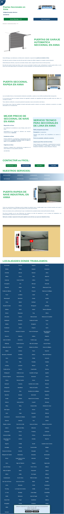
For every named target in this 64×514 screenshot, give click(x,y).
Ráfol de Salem (33, 477)
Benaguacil (33, 305)
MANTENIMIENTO (33, 178)
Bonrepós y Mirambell (7, 354)
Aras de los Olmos (20, 481)
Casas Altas (6, 499)
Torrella (20, 503)
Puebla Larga (34, 339)
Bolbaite (20, 398)
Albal (47, 294)
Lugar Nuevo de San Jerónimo (20, 459)
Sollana (33, 336)
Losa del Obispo (6, 466)
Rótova (47, 409)
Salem (20, 470)
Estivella (47, 416)
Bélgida (47, 447)
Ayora (47, 327)
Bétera (33, 287)
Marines (47, 394)
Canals (33, 298)
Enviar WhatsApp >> (15, 19)
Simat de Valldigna (47, 347)
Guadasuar (6, 327)
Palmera (47, 427)
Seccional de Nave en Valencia (11, 23)
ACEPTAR (35, 511)
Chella (33, 358)
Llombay (7, 365)
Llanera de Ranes (34, 424)
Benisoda (20, 485)
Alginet (20, 302)
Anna (7, 361)
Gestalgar (7, 447)
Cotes (7, 485)
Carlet (33, 294)
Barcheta (7, 394)
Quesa (20, 447)
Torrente (20, 265)
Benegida (34, 451)
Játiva (47, 272)
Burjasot (33, 269)
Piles (20, 361)
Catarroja (7, 280)
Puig (34, 313)
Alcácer (6, 313)
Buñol (20, 309)
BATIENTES (20, 175)
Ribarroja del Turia (47, 287)
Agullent (47, 372)
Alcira (20, 269)
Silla (20, 291)
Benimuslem (47, 454)
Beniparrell (6, 387)
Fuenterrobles (33, 447)
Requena (7, 287)
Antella (6, 398)
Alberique (47, 305)
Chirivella (7, 272)
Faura (33, 350)
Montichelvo (20, 454)
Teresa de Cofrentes (6, 451)
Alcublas (33, 438)
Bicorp (6, 458)
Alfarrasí (47, 413)
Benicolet (34, 458)
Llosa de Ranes (47, 343)
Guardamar (47, 485)
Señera (47, 420)
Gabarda (20, 420)
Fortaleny (34, 431)
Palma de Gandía (34, 387)
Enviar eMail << (39, 165)
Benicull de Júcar (47, 435)
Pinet (47, 496)
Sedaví (33, 309)
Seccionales (6, 265)
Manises (33, 272)
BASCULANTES (6, 175)
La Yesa (7, 492)
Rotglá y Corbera (7, 424)
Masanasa (20, 313)
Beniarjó (20, 394)
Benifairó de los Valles (33, 383)
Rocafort (20, 324)
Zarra (7, 463)
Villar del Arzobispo (33, 343)
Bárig (20, 405)
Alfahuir (47, 474)
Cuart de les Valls (20, 424)
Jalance (6, 427)
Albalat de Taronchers (47, 424)
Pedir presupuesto (45, 19)
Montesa (47, 402)
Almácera (20, 320)
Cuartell (33, 402)
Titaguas (33, 463)
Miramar (47, 383)
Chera (47, 451)
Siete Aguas (6, 409)
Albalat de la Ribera (33, 347)
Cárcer (33, 380)
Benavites (33, 454)
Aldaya (6, 276)
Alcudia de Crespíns (20, 331)
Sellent (6, 474)
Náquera (20, 336)
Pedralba (34, 361)
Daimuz (33, 354)
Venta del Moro (20, 402)
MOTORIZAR (7, 178)
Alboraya (34, 283)
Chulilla (20, 443)
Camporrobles (33, 405)
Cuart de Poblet (20, 280)
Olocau (33, 409)
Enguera (33, 327)
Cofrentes (47, 431)
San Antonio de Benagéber (47, 332)
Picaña (20, 305)
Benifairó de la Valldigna (33, 391)
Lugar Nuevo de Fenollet (6, 439)
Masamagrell (7, 298)
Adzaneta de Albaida (20, 416)
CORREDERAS (33, 175)
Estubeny (34, 503)
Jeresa (46, 376)
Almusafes (6, 316)
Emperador (33, 470)
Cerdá (33, 485)
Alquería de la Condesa (33, 398)
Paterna (47, 265)
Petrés (20, 435)
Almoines (47, 380)
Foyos (47, 320)
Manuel (33, 365)
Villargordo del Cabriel (7, 454)
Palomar (47, 458)
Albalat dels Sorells (7, 347)
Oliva (33, 276)
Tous (34, 420)
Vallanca (47, 499)
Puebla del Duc (6, 369)
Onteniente (46, 269)
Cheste (20, 316)
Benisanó (7, 383)
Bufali (7, 496)
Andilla (33, 488)
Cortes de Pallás (6, 435)
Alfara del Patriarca (47, 354)
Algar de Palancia (20, 463)
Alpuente (47, 438)
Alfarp (7, 405)
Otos (20, 466)
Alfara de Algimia (7, 470)
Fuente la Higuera (7, 376)
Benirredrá (33, 394)
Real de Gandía (20, 380)
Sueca (20, 276)
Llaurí (7, 413)
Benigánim (33, 324)
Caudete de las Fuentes (47, 443)
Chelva (46, 387)
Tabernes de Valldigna (47, 291)
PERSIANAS (47, 175)
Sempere (7, 512)
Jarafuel (20, 438)
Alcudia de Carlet (7, 305)
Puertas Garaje (5, 23)
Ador (20, 409)
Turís (47, 324)
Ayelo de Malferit (7, 339)
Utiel (47, 302)
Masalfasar (20, 387)
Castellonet (33, 499)
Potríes (33, 435)
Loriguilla (34, 416)
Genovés (47, 358)
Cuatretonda (33, 369)
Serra (7, 358)
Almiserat (47, 488)
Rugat (20, 499)
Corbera (20, 350)
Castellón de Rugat (33, 372)
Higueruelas (47, 463)
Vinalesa (20, 358)
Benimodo (33, 376)
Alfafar (20, 287)
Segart (47, 503)
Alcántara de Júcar (47, 405)
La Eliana (20, 294)
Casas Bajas (33, 492)
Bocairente (20, 339)
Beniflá (46, 481)
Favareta (20, 383)
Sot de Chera (20, 477)
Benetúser (20, 298)
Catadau (47, 361)
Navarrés (47, 350)
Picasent (34, 291)
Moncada (47, 283)
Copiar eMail (53, 165)
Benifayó (34, 302)
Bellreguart (47, 339)
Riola (20, 391)
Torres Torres (34, 466)
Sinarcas (7, 420)
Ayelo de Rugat (33, 496)
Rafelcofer (47, 398)
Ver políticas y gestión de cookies (32, 509)
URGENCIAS (47, 178)
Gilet (47, 365)
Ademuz (7, 402)
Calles (20, 474)
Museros (7, 336)
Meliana (7, 309)
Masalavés (47, 391)
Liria (20, 283)
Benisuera (20, 496)
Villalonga (7, 343)
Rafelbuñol (6, 320)
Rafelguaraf (6, 372)
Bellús (33, 481)
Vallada (6, 350)
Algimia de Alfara (20, 427)
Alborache (33, 427)
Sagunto (33, 265)
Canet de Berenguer (33, 331)
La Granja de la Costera (20, 488)
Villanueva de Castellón (47, 316)
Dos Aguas (33, 474)
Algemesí (47, 276)
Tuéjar (20, 413)
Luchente (20, 365)
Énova (20, 431)
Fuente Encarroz (20, 343)
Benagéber (6, 503)
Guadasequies (7, 477)
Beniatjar (20, 492)
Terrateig (7, 488)
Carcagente (6, 283)
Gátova (47, 470)
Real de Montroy (20, 376)
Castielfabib (47, 492)
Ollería (47, 313)
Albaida (6, 324)
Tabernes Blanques (47, 309)
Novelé (33, 443)
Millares (47, 466)
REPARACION (20, 178)
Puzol (7, 294)
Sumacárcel (6, 416)
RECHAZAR (28, 511)
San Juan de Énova (6, 481)
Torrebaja (47, 477)
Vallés (7, 507)
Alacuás (20, 272)
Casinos (20, 369)
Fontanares (6, 431)
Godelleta (20, 354)
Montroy (47, 369)
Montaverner (7, 391)
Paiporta (47, 280)
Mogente (47, 336)
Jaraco (20, 327)
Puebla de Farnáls (34, 320)
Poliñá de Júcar (20, 372)
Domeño (20, 451)
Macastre (34, 413)
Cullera (33, 280)
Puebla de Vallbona (7, 291)
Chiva (7, 302)
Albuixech (20, 347)
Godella (47, 298)
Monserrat (7, 331)
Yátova (6, 380)
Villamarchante (33, 316)
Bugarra (7, 443)
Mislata (6, 269)
